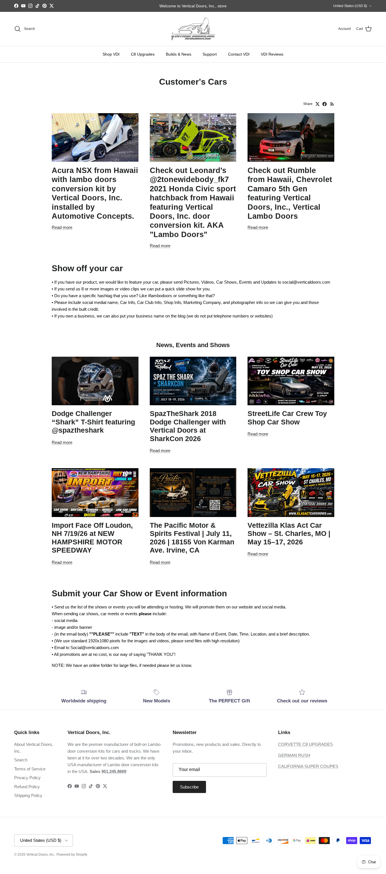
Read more (62, 227)
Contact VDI (239, 54)
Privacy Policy (27, 777)
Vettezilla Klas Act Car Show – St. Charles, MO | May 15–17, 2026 (289, 534)
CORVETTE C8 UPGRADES (305, 744)
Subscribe (189, 787)
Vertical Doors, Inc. (40, 855)
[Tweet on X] (317, 104)
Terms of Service (29, 768)
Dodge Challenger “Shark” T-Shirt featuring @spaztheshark (93, 422)
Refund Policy (27, 786)
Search (20, 759)
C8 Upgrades (143, 54)
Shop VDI (111, 54)
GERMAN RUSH (294, 755)
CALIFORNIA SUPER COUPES (308, 766)
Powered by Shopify (72, 855)
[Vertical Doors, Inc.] (193, 28)
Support (210, 54)
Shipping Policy (28, 795)
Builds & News (178, 54)
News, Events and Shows (193, 345)
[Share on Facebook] (324, 104)
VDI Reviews (272, 54)
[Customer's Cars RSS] (332, 104)
